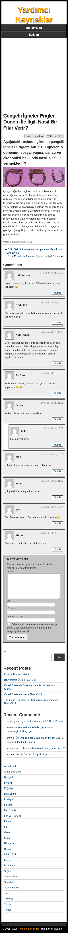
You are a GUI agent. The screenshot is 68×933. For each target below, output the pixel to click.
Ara (5, 651)
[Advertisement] (34, 74)
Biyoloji (8, 782)
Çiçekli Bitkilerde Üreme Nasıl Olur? (23, 694)
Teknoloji (8, 898)
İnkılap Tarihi (11, 854)
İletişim (34, 34)
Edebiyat (8, 799)
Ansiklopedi (10, 766)
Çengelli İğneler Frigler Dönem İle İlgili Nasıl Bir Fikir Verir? (30, 122)
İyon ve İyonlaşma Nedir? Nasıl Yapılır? (42, 721)
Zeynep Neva (14, 748)
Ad (9, 600)
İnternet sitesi (14, 616)
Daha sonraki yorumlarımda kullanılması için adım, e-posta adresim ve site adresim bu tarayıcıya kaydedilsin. (32, 628)
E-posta (12, 608)
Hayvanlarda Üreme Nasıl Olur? (20, 680)
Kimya (7, 860)
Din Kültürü (10, 793)
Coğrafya (9, 788)
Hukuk (7, 849)
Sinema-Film (10, 876)
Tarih (6, 893)
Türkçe (7, 909)
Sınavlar (8, 882)
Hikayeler (9, 843)
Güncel (8, 838)
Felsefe (8, 804)
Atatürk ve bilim (12, 771)
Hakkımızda (34, 27)
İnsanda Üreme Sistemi (16, 674)
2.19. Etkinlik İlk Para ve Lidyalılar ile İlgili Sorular (34, 256)
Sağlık (7, 871)
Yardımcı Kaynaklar (28, 928)
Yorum (12, 571)
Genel (7, 832)
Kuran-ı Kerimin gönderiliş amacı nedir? (44, 748)
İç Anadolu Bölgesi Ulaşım (35, 754)
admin (40, 136)
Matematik (9, 865)
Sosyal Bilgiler (11, 887)
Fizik (6, 827)
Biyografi (8, 777)
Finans (7, 821)
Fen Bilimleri (10, 810)
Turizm (7, 904)
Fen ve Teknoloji (12, 816)
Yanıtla (57, 293)
